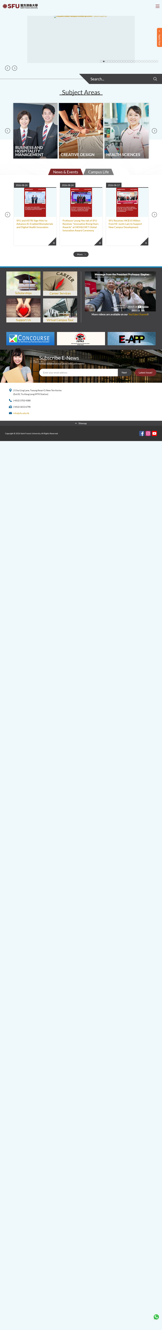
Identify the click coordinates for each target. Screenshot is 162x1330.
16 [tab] (139, 61)
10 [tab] (124, 61)
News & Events (65, 172)
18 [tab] (144, 61)
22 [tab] (154, 61)
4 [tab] (108, 61)
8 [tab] (119, 61)
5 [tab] (111, 61)
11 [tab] (126, 61)
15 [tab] (136, 61)
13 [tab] (131, 61)
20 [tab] (149, 61)
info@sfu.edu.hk (21, 413)
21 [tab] (152, 61)
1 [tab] (101, 61)
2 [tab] (103, 61)
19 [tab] (146, 61)
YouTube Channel (138, 314)
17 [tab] (141, 61)
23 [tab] (157, 61)
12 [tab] (129, 61)
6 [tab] (114, 61)
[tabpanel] (81, 39)
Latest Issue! (146, 372)
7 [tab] (116, 61)
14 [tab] (134, 61)
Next (124, 372)
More (80, 254)
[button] (7, 68)
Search (154, 78)
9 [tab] (121, 61)
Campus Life (98, 172)
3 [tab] (106, 61)
